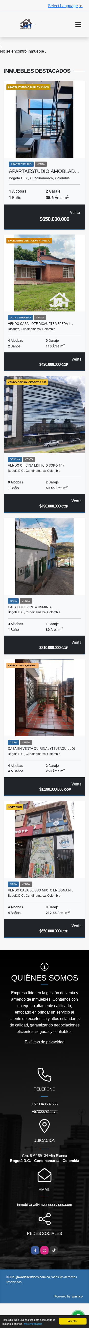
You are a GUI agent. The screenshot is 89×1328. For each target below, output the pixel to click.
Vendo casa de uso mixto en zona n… (40, 890)
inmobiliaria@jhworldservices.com (44, 1204)
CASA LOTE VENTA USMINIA (30, 607)
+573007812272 (45, 1111)
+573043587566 (45, 1104)
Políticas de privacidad (45, 1042)
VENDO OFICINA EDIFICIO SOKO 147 (36, 465)
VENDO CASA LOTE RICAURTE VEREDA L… (40, 324)
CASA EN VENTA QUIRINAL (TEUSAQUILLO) (41, 748)
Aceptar (72, 1321)
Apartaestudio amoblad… (44, 171)
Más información (33, 1324)
